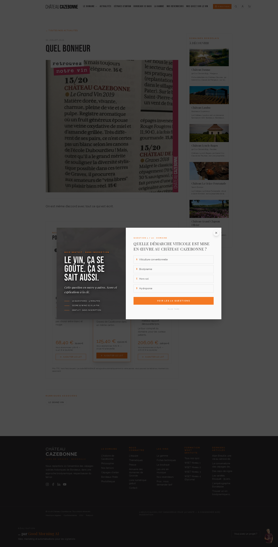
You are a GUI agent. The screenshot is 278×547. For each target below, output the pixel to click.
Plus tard (173, 309)
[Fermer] (216, 233)
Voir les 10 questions (173, 301)
